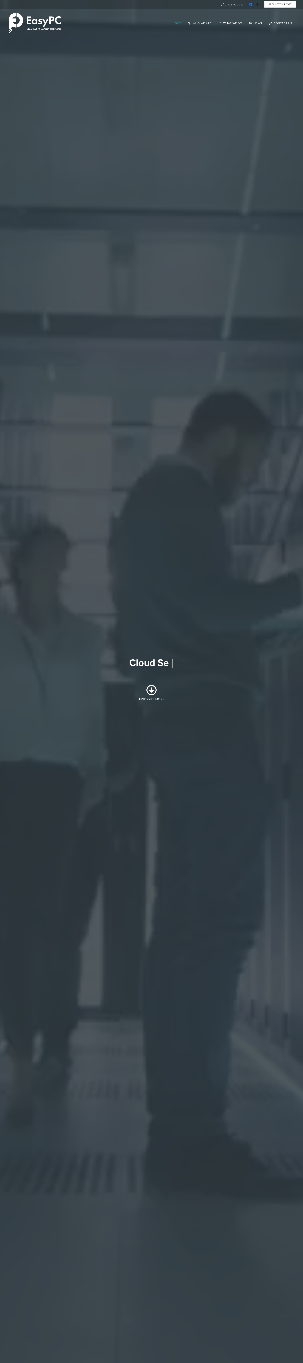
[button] (214, 23)
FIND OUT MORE (151, 699)
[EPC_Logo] (35, 23)
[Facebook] (251, 4)
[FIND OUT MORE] (151, 690)
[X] (257, 4)
